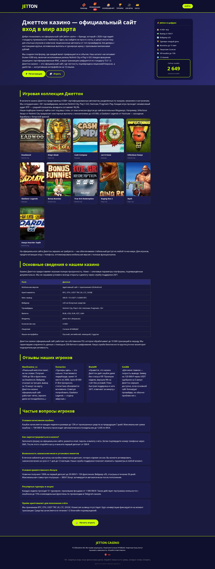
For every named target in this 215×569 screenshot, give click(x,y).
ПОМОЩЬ (83, 6)
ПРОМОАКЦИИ (94, 6)
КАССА (137, 6)
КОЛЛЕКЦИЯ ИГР (108, 6)
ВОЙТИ (188, 6)
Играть (55, 73)
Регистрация (34, 73)
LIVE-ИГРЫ (129, 6)
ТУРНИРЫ (119, 6)
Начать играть (85, 522)
